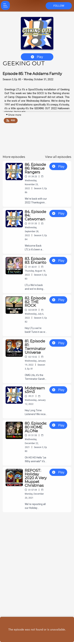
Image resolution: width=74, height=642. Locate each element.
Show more (14, 114)
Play (40, 57)
